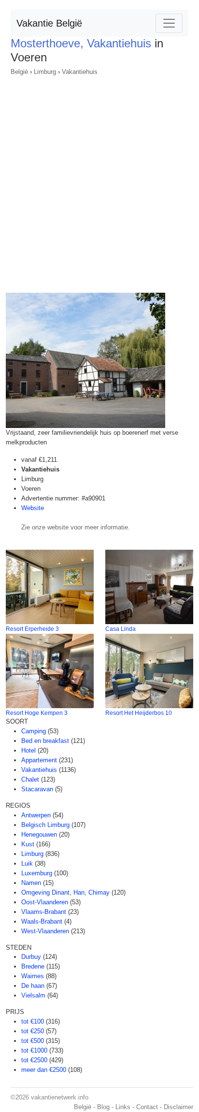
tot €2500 (34, 1060)
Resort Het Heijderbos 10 (138, 713)
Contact (147, 1107)
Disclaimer (178, 1107)
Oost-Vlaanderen (44, 902)
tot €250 (32, 1031)
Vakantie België (49, 23)
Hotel (28, 750)
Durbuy (31, 956)
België (19, 71)
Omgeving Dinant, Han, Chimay (65, 892)
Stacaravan (37, 789)
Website (32, 508)
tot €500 (32, 1040)
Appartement (39, 760)
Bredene (32, 966)
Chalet (30, 779)
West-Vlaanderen (45, 931)
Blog (103, 1107)
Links (122, 1107)
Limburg (45, 71)
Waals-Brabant (41, 921)
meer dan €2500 (43, 1069)
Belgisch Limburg (45, 824)
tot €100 (32, 1021)
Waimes (32, 976)
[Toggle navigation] (169, 23)
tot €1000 (34, 1050)
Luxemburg (36, 873)
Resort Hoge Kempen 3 (37, 713)
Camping (33, 731)
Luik (27, 863)
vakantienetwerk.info (59, 1097)
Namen (31, 882)
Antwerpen (36, 815)
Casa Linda (120, 629)
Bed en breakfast (45, 740)
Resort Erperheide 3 (32, 629)
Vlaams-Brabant (43, 911)
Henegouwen (39, 834)
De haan (32, 985)
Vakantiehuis (80, 71)
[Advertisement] (99, 181)
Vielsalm (33, 995)
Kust (27, 844)
